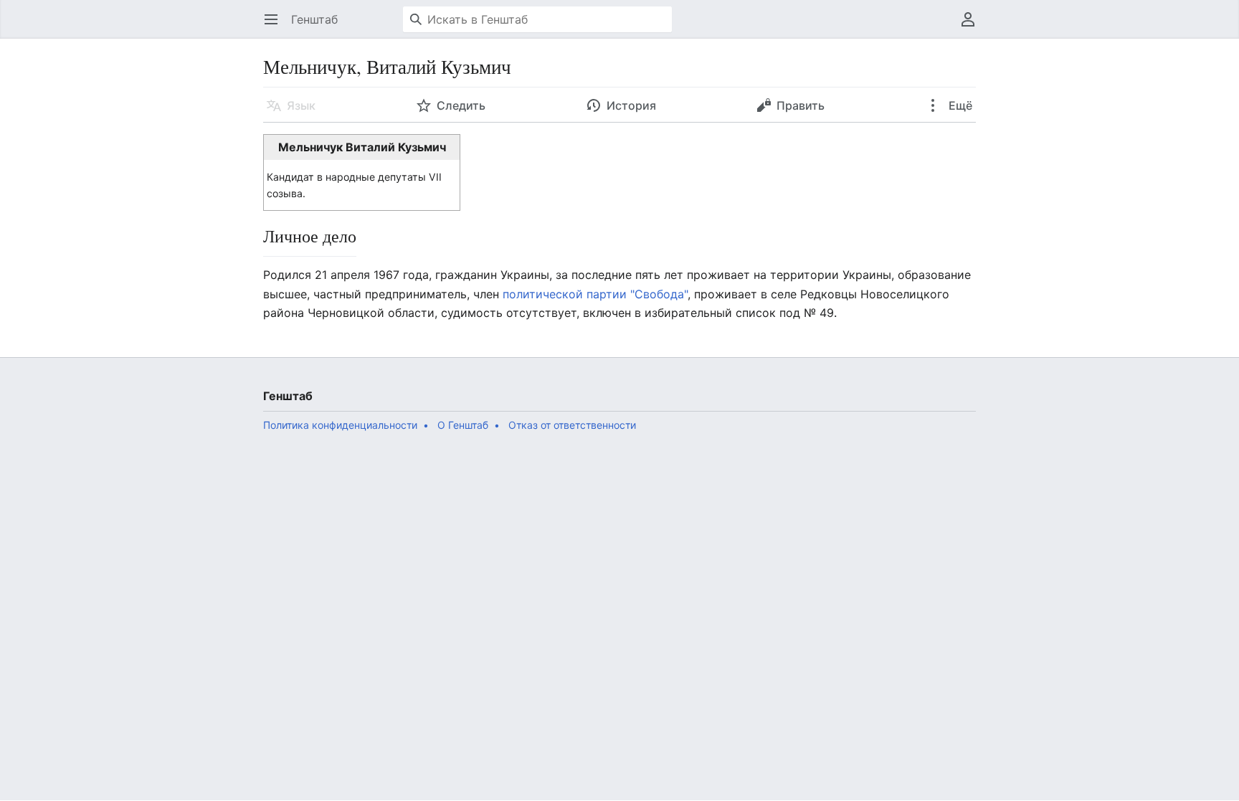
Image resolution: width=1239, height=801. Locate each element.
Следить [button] (461, 105)
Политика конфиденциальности (340, 425)
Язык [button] (301, 105)
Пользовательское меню (972, 26)
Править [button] (801, 105)
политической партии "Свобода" (595, 294)
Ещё (959, 105)
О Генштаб (462, 425)
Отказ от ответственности (572, 425)
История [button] (631, 105)
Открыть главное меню (276, 26)
